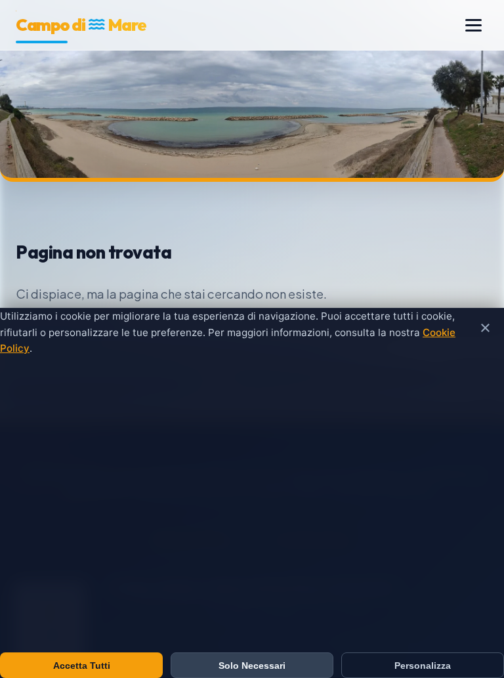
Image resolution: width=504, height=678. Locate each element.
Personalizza (422, 665)
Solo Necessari (252, 665)
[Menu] (473, 25)
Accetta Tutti (81, 665)
